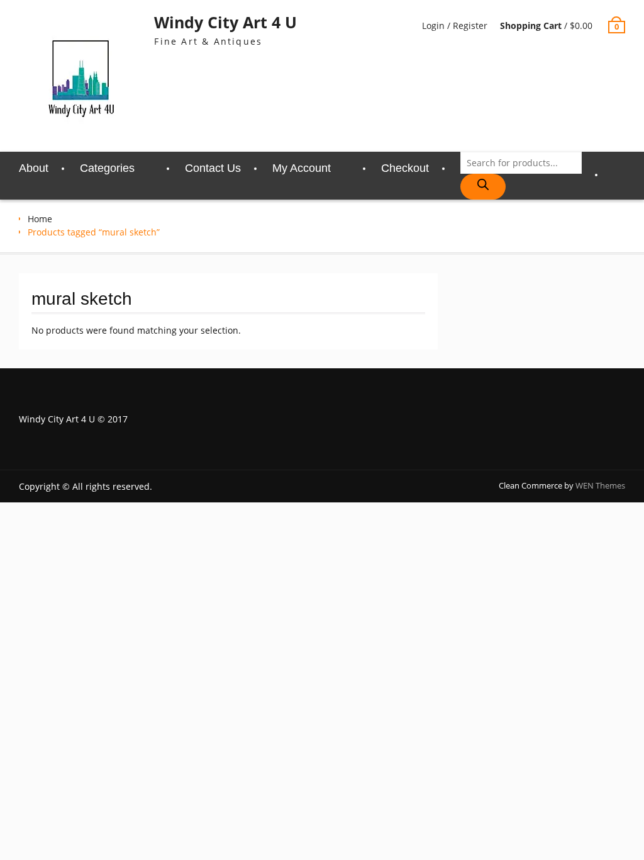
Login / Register (454, 25)
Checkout (405, 168)
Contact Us (213, 168)
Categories (107, 168)
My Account (301, 168)
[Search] (483, 187)
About (33, 168)
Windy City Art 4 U (225, 22)
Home (40, 219)
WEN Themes (600, 485)
